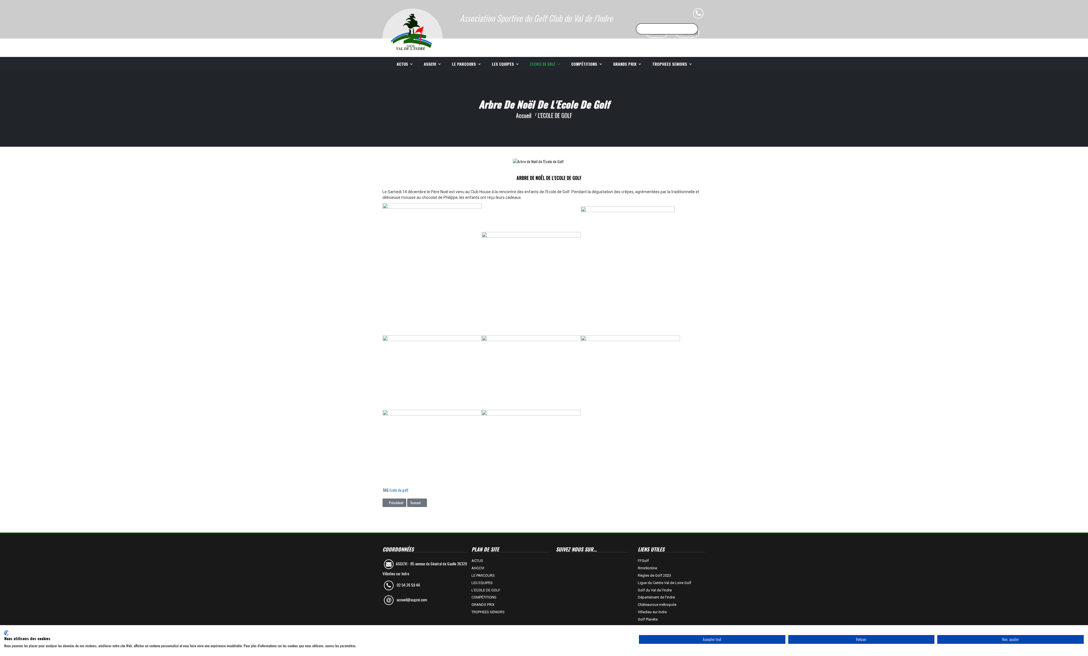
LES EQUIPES (503, 64)
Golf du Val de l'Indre (655, 590)
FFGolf (643, 561)
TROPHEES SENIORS (669, 64)
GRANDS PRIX (624, 64)
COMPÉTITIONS (584, 64)
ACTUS (402, 64)
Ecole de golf (399, 490)
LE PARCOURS (464, 64)
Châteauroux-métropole (657, 604)
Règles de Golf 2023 (654, 575)
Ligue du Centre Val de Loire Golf (664, 583)
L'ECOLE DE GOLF (542, 64)
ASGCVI (430, 64)
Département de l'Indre (656, 597)
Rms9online (647, 568)
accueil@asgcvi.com (412, 599)
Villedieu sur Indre (652, 612)
